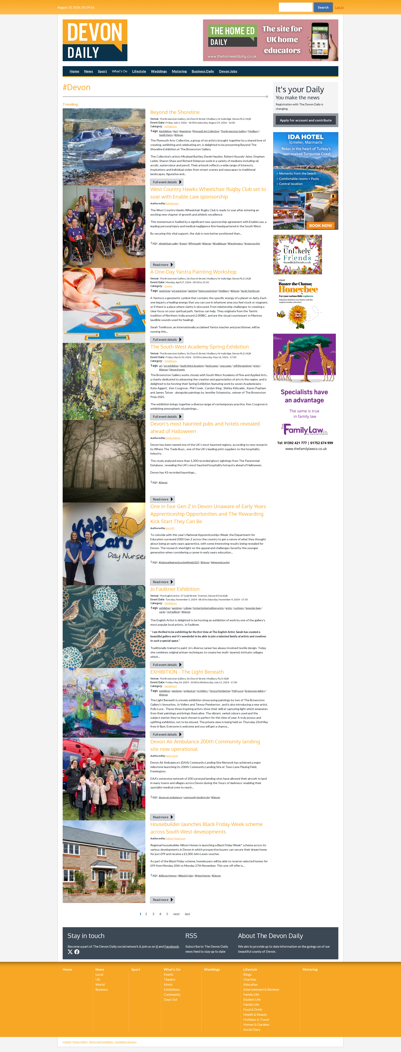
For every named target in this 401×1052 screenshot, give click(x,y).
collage (188, 608)
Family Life (251, 994)
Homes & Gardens (256, 1024)
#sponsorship (252, 243)
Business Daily (203, 71)
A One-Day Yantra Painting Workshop (193, 271)
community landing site (197, 797)
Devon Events (177, 369)
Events (168, 286)
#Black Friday (185, 875)
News (88, 71)
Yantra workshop (207, 290)
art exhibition (171, 365)
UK (97, 979)
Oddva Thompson (175, 838)
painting (192, 290)
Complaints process (125, 1041)
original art (189, 690)
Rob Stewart (172, 203)
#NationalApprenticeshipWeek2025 (179, 562)
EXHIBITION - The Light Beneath (187, 671)
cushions (239, 608)
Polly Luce (237, 690)
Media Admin (172, 437)
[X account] (70, 951)
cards (162, 611)
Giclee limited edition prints (208, 608)
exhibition (164, 608)
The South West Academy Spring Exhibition (199, 346)
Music (168, 984)
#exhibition (165, 131)
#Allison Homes (168, 875)
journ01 (169, 528)
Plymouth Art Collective (206, 131)
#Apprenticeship (220, 562)
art (160, 365)
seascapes (226, 365)
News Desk (171, 755)
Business (101, 989)
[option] (270, 40)
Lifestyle (139, 71)
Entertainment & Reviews (261, 989)
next (176, 914)
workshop (164, 290)
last (187, 914)
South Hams (166, 134)
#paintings (185, 131)
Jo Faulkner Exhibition (175, 589)
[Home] (130, 40)
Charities (249, 979)
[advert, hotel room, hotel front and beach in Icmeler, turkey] (305, 181)
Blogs (247, 974)
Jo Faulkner (173, 611)
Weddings (159, 71)
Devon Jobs (228, 71)
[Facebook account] (76, 951)
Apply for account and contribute (306, 120)
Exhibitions (171, 126)
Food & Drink (252, 1009)
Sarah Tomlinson (250, 290)
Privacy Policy (80, 1041)
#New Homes (203, 875)
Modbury (253, 131)
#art (175, 131)
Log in (339, 7)
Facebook (171, 946)
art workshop (179, 290)
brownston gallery (255, 690)
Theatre (169, 979)
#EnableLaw (219, 243)
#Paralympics (235, 243)
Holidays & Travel (256, 1019)
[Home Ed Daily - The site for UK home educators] (270, 40)
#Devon (178, 134)
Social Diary (251, 1029)
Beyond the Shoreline (175, 112)
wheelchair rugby (168, 243)
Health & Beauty (255, 1014)
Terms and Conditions (101, 1041)
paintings (177, 608)
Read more (160, 264)
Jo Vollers (202, 690)
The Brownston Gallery (234, 131)
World (100, 984)
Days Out (170, 999)
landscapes (212, 365)
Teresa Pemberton (219, 690)
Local (99, 974)
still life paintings (242, 365)
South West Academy (192, 365)
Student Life (251, 999)
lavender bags (253, 608)
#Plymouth (195, 243)
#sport (183, 243)
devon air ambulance (170, 797)
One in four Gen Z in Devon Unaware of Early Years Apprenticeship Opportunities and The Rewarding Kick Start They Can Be (208, 513)
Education (250, 984)
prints (256, 365)
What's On (119, 71)
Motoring (179, 71)
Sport (102, 71)
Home (74, 71)
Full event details (165, 182)
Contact (67, 1041)
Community (172, 994)
